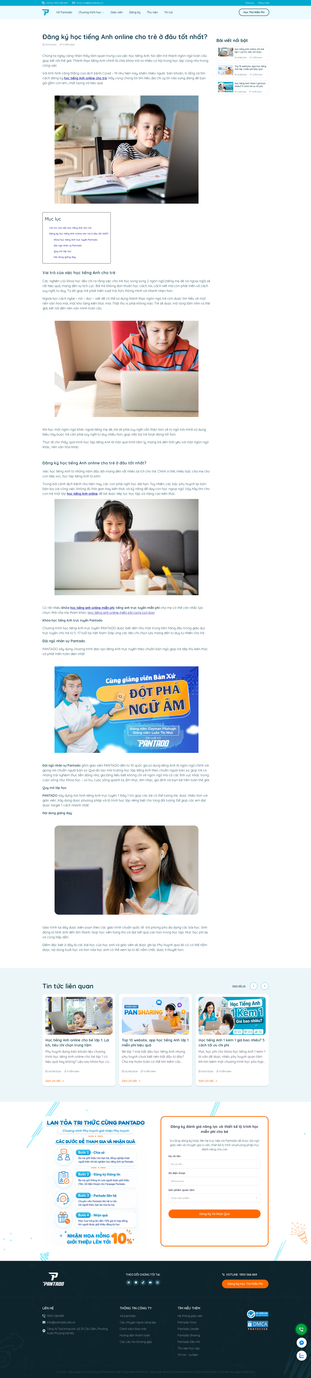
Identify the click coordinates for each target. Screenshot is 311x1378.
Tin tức (168, 12)
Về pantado (128, 1316)
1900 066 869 (55, 1316)
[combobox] (214, 1198)
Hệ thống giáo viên (190, 1316)
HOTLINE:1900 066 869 (241, 1274)
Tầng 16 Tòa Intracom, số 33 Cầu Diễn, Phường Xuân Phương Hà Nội (77, 1331)
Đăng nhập (263, 2)
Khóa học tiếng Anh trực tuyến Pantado (76, 239)
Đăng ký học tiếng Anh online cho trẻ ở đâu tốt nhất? (78, 233)
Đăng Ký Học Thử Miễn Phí (245, 1284)
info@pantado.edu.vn (61, 1322)
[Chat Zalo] (302, 1356)
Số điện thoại (176, 1173)
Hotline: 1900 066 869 (57, 2)
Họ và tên (174, 1156)
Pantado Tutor (187, 1322)
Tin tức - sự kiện (188, 1355)
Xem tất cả (238, 986)
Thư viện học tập (189, 1348)
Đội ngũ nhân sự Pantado (68, 245)
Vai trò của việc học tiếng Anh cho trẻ (70, 227)
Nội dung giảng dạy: (65, 257)
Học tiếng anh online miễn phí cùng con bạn (121, 613)
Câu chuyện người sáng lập (138, 1322)
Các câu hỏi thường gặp (136, 1342)
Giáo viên (117, 12)
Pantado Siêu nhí (189, 1342)
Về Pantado (64, 12)
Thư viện (152, 12)
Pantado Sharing (189, 1335)
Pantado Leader (188, 1329)
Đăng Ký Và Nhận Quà (214, 1214)
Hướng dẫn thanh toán (135, 1335)
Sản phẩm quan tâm (181, 1190)
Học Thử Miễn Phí (254, 12)
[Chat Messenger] (302, 1343)
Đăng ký (249, 2)
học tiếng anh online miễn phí (92, 608)
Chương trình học (90, 12)
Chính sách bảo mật (133, 1329)
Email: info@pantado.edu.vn (89, 2)
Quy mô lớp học (62, 251)
